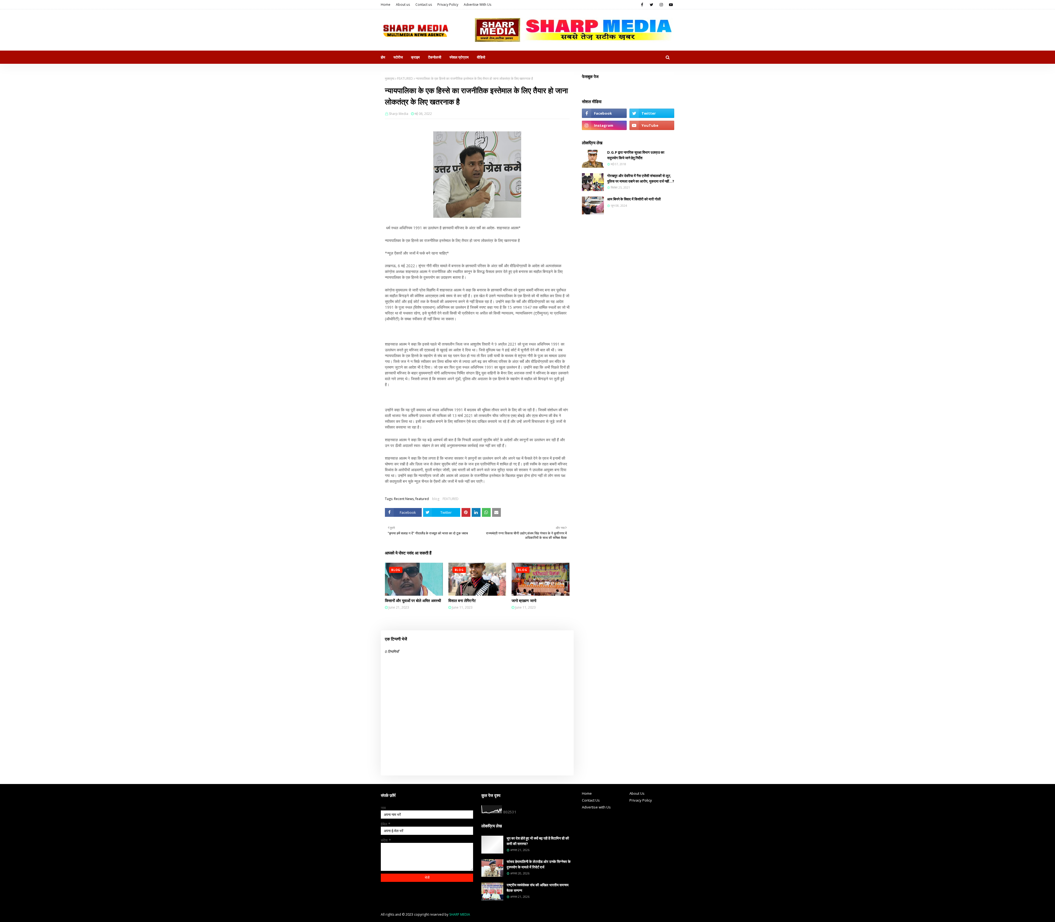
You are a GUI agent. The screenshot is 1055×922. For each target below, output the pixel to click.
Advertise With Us (477, 4)
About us (403, 4)
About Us (637, 793)
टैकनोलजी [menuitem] (434, 57)
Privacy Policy (447, 4)
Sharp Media (398, 113)
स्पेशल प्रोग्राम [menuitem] (459, 57)
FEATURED (405, 78)
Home (385, 4)
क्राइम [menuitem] (415, 57)
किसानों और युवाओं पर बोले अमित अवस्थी (413, 600)
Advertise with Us (596, 807)
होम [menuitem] (383, 57)
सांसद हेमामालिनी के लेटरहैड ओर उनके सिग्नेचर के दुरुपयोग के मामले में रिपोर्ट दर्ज (539, 864)
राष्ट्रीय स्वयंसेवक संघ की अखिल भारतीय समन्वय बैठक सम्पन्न (537, 887)
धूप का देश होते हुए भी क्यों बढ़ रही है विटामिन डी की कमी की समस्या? (538, 841)
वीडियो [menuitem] (481, 57)
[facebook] (641, 4)
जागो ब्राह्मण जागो (524, 600)
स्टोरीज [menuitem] (398, 57)
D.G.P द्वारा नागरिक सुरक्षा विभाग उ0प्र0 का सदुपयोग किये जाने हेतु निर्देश (635, 155)
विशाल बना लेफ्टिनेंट (462, 600)
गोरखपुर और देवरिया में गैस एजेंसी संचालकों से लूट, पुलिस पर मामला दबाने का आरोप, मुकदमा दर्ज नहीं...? (640, 178)
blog (435, 498)
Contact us (423, 4)
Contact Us (591, 800)
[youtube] (670, 4)
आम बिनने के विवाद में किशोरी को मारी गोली (634, 199)
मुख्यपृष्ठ (389, 78)
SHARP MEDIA (459, 914)
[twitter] (651, 4)
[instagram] (661, 4)
